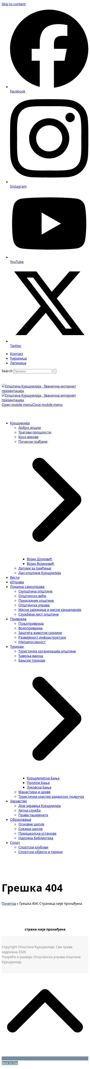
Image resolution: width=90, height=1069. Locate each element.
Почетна (9, 903)
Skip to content (14, 4)
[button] (32, 404)
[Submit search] (54, 371)
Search (7, 371)
